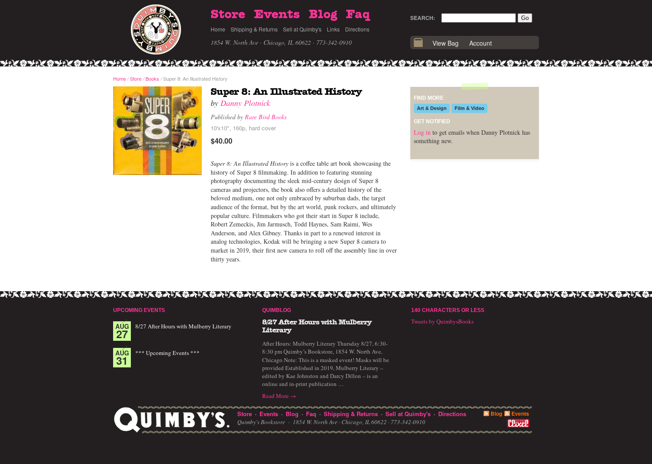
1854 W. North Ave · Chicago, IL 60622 (261, 42)
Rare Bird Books (266, 117)
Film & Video (469, 108)
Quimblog (276, 310)
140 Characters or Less (447, 310)
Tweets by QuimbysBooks (442, 321)
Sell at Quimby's (302, 29)
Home (218, 29)
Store (228, 14)
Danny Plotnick (245, 102)
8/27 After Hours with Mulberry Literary (183, 326)
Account (480, 43)
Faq (358, 14)
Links (333, 29)
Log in (422, 132)
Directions (357, 29)
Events (277, 14)
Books (152, 78)
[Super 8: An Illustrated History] (157, 131)
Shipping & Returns (254, 29)
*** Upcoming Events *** (167, 353)
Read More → (279, 396)
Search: (422, 18)
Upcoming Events (139, 310)
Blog (323, 14)
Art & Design (432, 108)
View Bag (445, 43)
